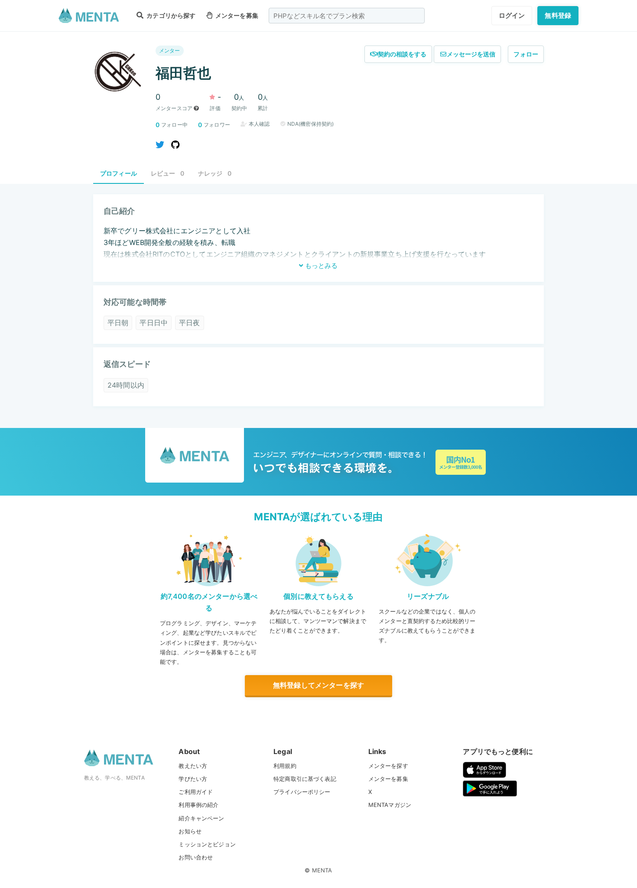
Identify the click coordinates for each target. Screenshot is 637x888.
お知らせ (190, 831)
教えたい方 (193, 765)
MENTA (322, 870)
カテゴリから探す (170, 15)
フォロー (526, 54)
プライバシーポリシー (302, 791)
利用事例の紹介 (198, 804)
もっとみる (320, 265)
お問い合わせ (196, 857)
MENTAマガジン (389, 804)
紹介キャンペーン (201, 818)
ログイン (512, 15)
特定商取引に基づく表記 (304, 778)
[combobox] (347, 15)
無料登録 (558, 15)
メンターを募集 (236, 15)
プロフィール (118, 173)
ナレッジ (214, 173)
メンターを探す (388, 765)
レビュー (167, 173)
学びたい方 (193, 778)
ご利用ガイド (196, 791)
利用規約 (284, 765)
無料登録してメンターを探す (318, 685)
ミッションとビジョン (207, 844)
